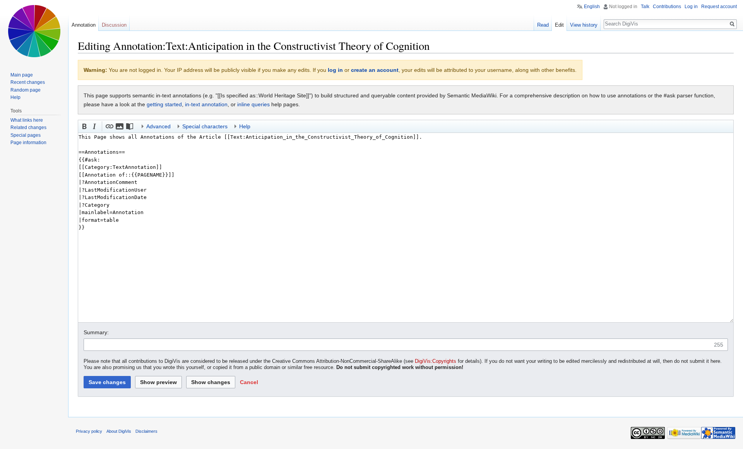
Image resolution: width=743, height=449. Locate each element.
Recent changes (27, 82)
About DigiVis (118, 431)
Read (543, 25)
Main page (21, 75)
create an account (375, 70)
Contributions (667, 6)
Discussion (114, 25)
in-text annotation (206, 104)
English (592, 6)
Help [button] (244, 126)
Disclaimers (146, 431)
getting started (164, 104)
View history (583, 25)
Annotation (84, 25)
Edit (559, 25)
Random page (25, 90)
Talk (645, 6)
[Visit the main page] (34, 31)
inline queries (253, 104)
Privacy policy (89, 431)
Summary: (96, 332)
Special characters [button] (205, 126)
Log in (691, 6)
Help (15, 97)
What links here (26, 120)
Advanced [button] (158, 126)
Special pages (25, 135)
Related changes (28, 127)
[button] (84, 126)
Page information (28, 142)
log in (335, 70)
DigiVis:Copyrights (435, 361)
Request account (719, 6)
